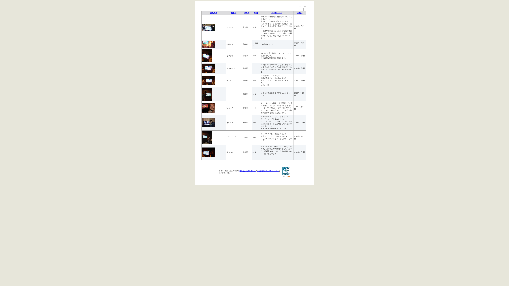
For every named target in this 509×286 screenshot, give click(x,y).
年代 (256, 13)
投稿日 (299, 13)
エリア (246, 13)
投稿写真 (213, 13)
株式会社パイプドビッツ (248, 171)
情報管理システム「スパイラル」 (268, 171)
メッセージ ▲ (276, 13)
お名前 (233, 13)
